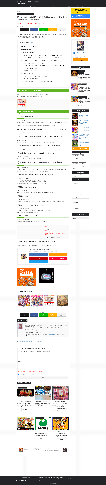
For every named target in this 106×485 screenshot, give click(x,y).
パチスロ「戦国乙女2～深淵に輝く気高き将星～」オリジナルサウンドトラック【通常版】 (43, 55)
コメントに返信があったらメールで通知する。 (28, 374)
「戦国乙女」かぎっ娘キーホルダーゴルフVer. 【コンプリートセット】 (38, 68)
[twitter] (25, 335)
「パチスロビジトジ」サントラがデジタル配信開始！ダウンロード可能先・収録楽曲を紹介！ (42, 433)
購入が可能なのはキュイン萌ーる (28, 46)
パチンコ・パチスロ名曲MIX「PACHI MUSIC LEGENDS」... (84, 122)
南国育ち (24, 341)
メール (20, 366)
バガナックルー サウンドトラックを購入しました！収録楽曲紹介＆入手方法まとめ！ (42, 403)
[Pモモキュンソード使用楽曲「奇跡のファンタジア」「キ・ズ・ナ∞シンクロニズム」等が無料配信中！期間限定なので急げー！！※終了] (75, 137)
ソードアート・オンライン (77, 160)
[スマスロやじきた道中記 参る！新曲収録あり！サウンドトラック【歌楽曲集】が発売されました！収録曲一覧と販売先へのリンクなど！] (75, 130)
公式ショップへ (38, 254)
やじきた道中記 (75, 155)
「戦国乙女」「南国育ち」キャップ (31, 78)
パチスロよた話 (21, 3)
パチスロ (23, 340)
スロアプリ (63, 6)
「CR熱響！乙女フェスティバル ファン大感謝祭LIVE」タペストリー (38, 63)
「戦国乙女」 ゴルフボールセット (30, 70)
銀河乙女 (34, 341)
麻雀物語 (20, 341)
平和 (27, 341)
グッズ (43, 6)
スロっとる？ (52, 334)
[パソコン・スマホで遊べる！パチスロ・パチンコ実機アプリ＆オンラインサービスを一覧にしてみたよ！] (75, 116)
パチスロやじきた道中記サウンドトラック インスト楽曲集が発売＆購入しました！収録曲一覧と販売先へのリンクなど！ (84, 101)
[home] (26, 335)
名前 (19, 361)
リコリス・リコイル (76, 166)
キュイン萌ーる (39, 94)
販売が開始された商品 (26, 49)
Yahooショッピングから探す (57, 258)
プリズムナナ (75, 163)
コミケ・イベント (53, 6)
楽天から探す (38, 258)
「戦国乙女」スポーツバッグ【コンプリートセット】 (35, 76)
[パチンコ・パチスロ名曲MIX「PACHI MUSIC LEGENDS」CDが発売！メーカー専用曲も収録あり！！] (75, 123)
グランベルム (75, 158)
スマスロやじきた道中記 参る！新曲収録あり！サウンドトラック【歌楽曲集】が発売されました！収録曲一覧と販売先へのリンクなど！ (84, 88)
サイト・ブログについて (72, 6)
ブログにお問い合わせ (82, 6)
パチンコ (20, 340)
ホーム (23, 6)
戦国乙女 (74, 168)
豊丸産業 (82, 155)
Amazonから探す (59, 255)
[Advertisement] (53, 466)
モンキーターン (82, 163)
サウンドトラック (33, 6)
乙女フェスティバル (39, 341)
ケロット (86, 160)
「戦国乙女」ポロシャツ (28, 73)
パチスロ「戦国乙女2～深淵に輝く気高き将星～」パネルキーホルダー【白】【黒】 (41, 57)
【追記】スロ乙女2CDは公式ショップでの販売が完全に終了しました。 (39, 81)
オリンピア (30, 341)
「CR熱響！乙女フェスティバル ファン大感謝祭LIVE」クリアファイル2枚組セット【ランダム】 (44, 65)
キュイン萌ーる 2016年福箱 (29, 52)
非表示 (31, 42)
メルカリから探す (38, 262)
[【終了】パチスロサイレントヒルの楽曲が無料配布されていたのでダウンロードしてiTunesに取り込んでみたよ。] (75, 143)
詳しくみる (25, 409)
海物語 (83, 166)
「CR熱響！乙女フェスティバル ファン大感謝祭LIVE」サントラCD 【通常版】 (41, 60)
